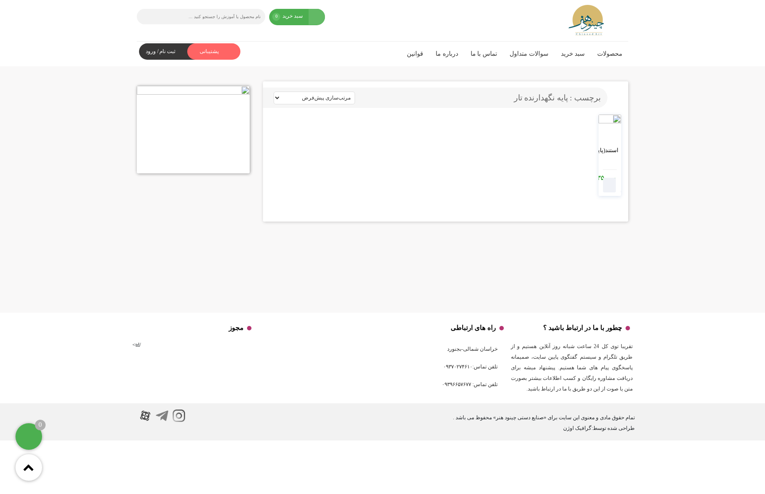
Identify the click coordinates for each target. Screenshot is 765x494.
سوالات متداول (529, 53)
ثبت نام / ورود (160, 51)
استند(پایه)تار (602, 150)
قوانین (415, 53)
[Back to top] (28, 467)
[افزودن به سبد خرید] (609, 185)
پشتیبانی (210, 51)
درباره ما (447, 53)
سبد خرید (573, 53)
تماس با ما (484, 53)
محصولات (609, 53)
